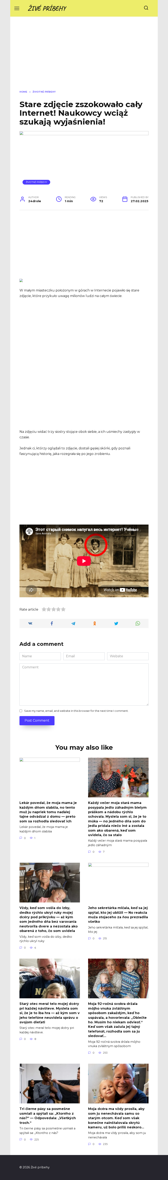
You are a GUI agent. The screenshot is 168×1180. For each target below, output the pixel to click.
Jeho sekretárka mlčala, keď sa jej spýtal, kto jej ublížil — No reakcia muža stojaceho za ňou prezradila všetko (118, 915)
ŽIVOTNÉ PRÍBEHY (36, 182)
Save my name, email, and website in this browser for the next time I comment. (76, 710)
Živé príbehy (47, 8)
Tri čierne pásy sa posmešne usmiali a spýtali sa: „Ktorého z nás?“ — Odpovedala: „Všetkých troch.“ (47, 1115)
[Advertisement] (84, 56)
